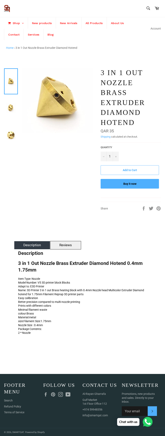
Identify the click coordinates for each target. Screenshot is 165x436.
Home (9, 47)
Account (156, 28)
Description (32, 245)
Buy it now (129, 183)
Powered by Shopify (35, 432)
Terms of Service (14, 412)
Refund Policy (12, 406)
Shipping (105, 136)
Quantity (106, 147)
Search (8, 400)
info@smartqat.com (95, 415)
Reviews (65, 245)
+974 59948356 (92, 409)
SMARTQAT (18, 432)
